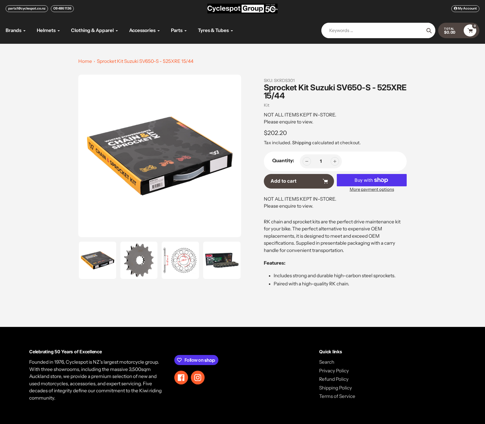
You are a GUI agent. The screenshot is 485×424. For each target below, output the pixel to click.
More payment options (372, 189)
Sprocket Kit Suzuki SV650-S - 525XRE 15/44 (145, 61)
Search (326, 362)
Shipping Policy (335, 388)
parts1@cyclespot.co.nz (26, 8)
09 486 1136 (62, 8)
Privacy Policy (334, 370)
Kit (266, 105)
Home (85, 61)
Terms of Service (337, 396)
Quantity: (283, 160)
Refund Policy (334, 379)
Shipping (301, 142)
